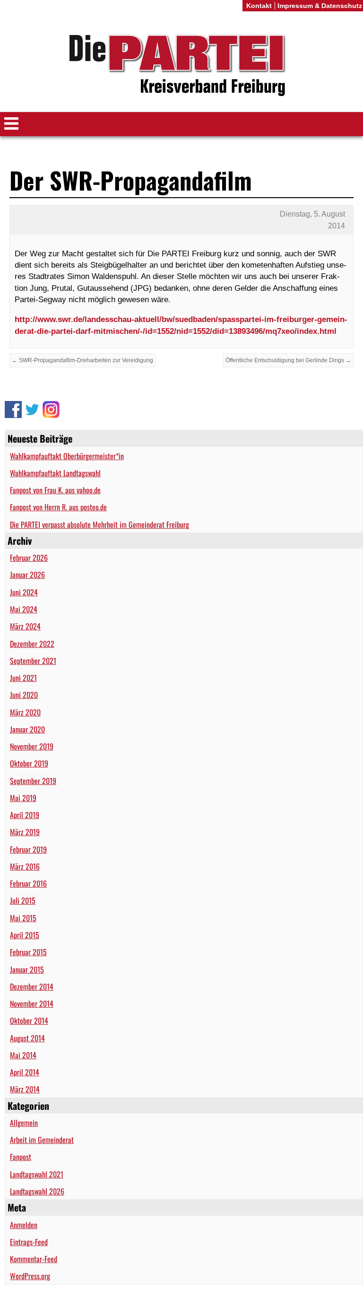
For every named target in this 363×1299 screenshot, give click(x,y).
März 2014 (25, 1089)
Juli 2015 (22, 900)
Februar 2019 (28, 849)
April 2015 (24, 935)
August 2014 (27, 1038)
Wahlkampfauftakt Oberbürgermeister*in (67, 456)
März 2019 (25, 831)
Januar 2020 (27, 729)
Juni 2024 (24, 592)
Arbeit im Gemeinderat (42, 1139)
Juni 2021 (23, 677)
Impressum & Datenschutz (319, 5)
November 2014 (31, 1003)
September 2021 (33, 660)
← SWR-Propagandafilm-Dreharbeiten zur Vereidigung (82, 360)
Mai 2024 (23, 609)
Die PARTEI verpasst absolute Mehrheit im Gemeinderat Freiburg (99, 524)
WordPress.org (30, 1276)
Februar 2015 (28, 952)
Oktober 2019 (29, 763)
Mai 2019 (23, 797)
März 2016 (25, 866)
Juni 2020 (24, 694)
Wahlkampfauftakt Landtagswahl (55, 473)
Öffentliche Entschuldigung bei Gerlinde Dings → (288, 360)
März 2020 (25, 712)
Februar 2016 (28, 883)
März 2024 (25, 626)
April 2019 (24, 814)
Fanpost (20, 1156)
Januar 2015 (27, 969)
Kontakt (259, 5)
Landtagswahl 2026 (37, 1191)
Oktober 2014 (29, 1020)
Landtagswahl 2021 (36, 1174)
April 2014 (24, 1072)
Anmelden (23, 1224)
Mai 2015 (23, 918)
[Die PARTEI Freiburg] (181, 65)
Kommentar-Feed (33, 1258)
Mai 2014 (23, 1055)
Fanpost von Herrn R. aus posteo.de (58, 507)
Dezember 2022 (32, 643)
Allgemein (24, 1122)
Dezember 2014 (31, 986)
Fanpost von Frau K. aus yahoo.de (55, 490)
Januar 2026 (27, 574)
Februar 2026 (29, 557)
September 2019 (33, 780)
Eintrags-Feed (29, 1241)
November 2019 (31, 746)
